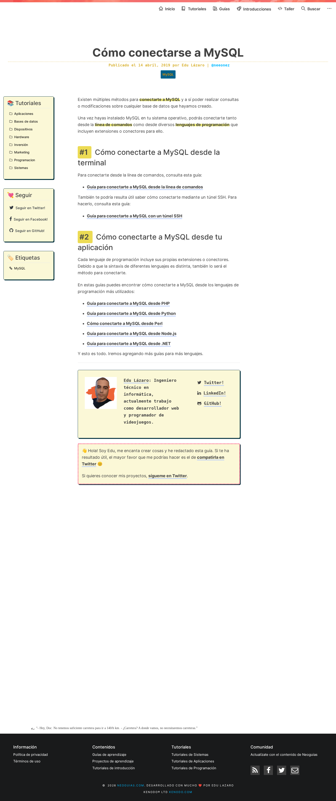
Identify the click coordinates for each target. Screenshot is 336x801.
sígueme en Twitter (167, 475)
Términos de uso (26, 761)
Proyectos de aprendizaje (113, 761)
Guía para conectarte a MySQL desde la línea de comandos (145, 186)
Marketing (20, 152)
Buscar (313, 9)
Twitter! (214, 382)
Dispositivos (22, 129)
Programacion (23, 160)
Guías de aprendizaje (109, 754)
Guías (224, 9)
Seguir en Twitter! (29, 208)
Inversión (20, 145)
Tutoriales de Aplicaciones (192, 761)
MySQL (168, 74)
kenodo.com (180, 792)
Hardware (20, 137)
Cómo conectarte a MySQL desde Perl (125, 323)
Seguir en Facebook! (30, 219)
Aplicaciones (22, 114)
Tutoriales (196, 9)
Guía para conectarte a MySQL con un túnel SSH (134, 215)
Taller (288, 9)
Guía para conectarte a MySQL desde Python (131, 313)
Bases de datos (25, 121)
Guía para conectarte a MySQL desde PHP (128, 303)
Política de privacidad (30, 754)
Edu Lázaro (136, 380)
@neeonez (220, 65)
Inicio (169, 9)
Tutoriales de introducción (113, 768)
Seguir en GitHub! (28, 231)
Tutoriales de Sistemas (189, 754)
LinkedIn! (214, 393)
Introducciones (256, 9)
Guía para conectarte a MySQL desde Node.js (131, 333)
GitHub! (212, 403)
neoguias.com (130, 785)
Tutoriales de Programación (193, 768)
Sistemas (20, 168)
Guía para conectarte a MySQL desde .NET (129, 343)
